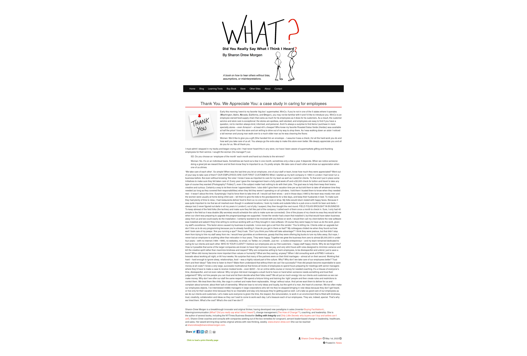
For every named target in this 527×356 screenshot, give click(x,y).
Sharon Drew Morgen (311, 338)
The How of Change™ (289, 312)
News (339, 342)
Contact (278, 88)
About (267, 88)
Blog (201, 88)
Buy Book (231, 88)
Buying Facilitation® (314, 309)
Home (192, 88)
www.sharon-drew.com (279, 321)
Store (243, 88)
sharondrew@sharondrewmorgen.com (206, 324)
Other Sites (255, 88)
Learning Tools (215, 88)
